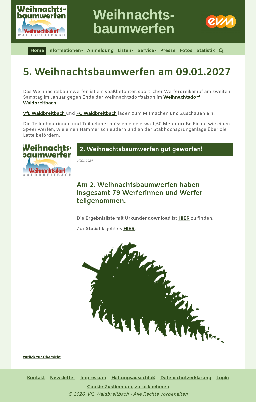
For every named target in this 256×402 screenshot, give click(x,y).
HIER (184, 218)
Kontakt (36, 378)
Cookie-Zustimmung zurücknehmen (128, 387)
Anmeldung (100, 51)
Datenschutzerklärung (185, 378)
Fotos (186, 51)
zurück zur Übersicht (42, 357)
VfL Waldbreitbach (44, 114)
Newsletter (62, 378)
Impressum (93, 378)
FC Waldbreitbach (96, 114)
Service (145, 51)
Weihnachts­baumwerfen (134, 21)
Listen (124, 51)
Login (222, 378)
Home (37, 51)
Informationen (64, 51)
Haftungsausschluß (133, 378)
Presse (168, 51)
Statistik (205, 51)
